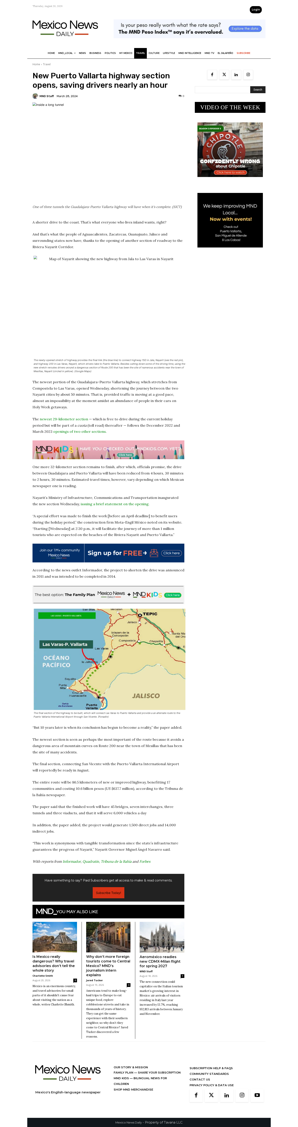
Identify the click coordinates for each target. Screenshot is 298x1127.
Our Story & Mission (131, 1067)
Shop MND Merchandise (133, 1089)
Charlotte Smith (43, 975)
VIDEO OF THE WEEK (230, 107)
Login (256, 9)
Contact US (200, 1079)
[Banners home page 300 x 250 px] (230, 180)
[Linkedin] (236, 75)
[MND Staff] (36, 96)
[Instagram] (248, 75)
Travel (47, 64)
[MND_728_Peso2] (189, 42)
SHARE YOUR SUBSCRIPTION (159, 1072)
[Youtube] (257, 1095)
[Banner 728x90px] (108, 449)
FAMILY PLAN (124, 1072)
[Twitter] (224, 75)
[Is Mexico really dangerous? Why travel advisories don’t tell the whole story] (55, 937)
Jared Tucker (94, 980)
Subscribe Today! (108, 893)
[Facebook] (212, 75)
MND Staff (46, 96)
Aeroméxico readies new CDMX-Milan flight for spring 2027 (160, 961)
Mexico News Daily (128, 1122)
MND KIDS (122, 1078)
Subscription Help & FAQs (211, 1068)
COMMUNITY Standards (209, 1073)
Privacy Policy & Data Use (212, 1085)
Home (36, 64)
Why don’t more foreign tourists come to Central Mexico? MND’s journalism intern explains (108, 966)
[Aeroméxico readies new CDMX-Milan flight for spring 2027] (162, 937)
